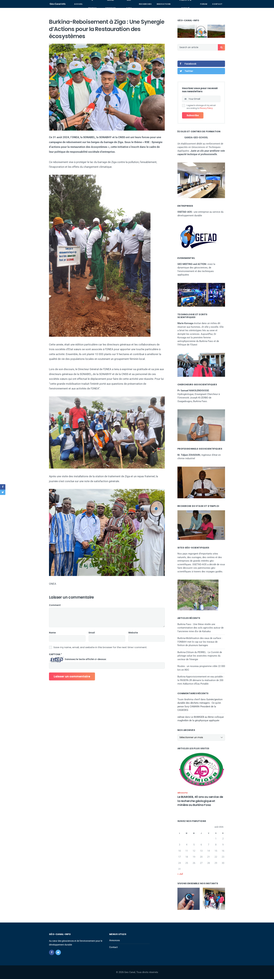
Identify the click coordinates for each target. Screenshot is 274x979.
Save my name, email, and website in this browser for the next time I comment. (100, 647)
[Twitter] (58, 952)
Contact (217, 4)
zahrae (180, 717)
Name (52, 632)
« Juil (180, 874)
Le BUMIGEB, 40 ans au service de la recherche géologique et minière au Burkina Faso (200, 801)
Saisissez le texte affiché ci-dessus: (86, 659)
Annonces (114, 940)
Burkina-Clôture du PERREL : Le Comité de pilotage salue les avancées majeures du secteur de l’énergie (199, 656)
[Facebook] (51, 952)
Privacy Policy (206, 108)
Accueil (78, 4)
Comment (55, 605)
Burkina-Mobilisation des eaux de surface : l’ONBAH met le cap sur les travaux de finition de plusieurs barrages (199, 642)
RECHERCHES (145, 4)
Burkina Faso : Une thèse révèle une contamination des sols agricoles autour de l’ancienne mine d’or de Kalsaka (200, 628)
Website (133, 632)
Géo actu (182, 792)
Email (92, 632)
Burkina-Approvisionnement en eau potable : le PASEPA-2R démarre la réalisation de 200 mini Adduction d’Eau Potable (200, 680)
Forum (203, 4)
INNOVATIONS (164, 4)
